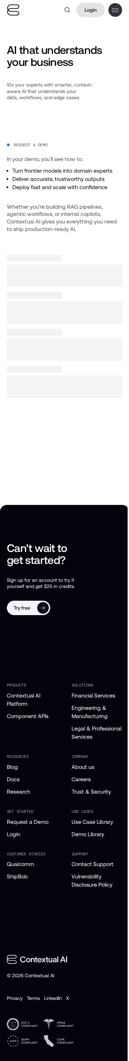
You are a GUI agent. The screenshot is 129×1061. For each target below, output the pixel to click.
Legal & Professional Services (96, 732)
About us (83, 767)
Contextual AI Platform (23, 699)
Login (91, 10)
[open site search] (67, 10)
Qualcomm (20, 864)
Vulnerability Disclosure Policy (92, 880)
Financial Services (93, 695)
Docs (13, 779)
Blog (12, 767)
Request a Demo (28, 822)
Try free (22, 608)
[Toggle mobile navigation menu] (115, 10)
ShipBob (17, 876)
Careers (81, 779)
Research (18, 791)
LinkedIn (53, 998)
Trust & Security (91, 791)
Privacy (15, 998)
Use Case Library (92, 822)
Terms (33, 998)
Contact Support (93, 864)
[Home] (13, 10)
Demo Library (88, 834)
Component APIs (28, 716)
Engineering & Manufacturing (90, 712)
